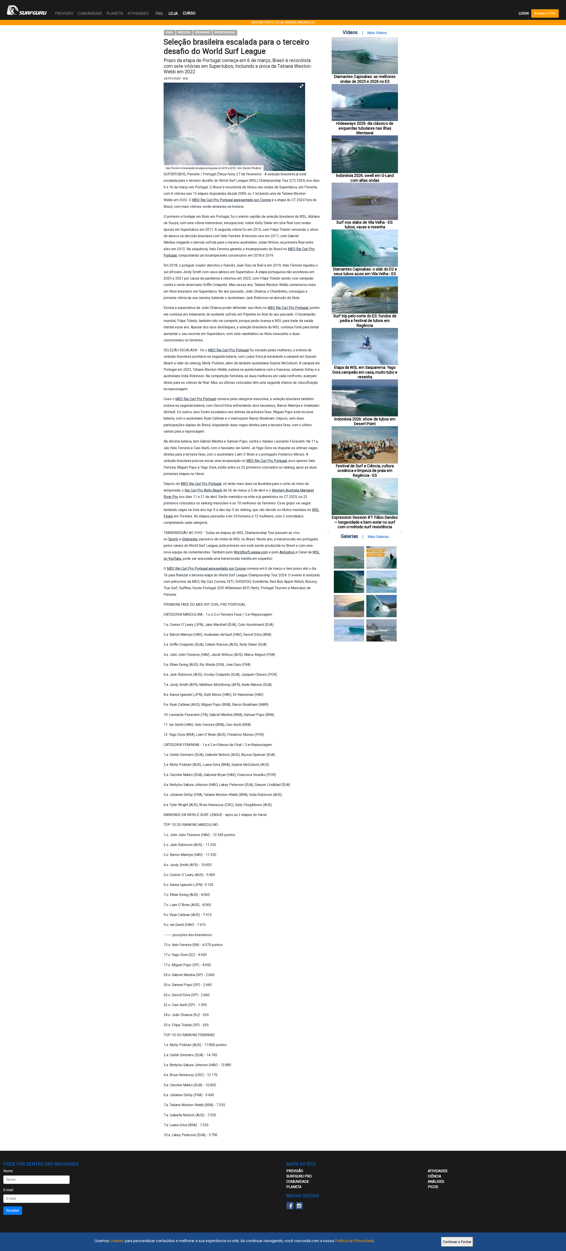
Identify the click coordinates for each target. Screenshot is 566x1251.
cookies (117, 1240)
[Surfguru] (27, 10)
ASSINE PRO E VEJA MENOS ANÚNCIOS (283, 22)
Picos (433, 1187)
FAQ (159, 13)
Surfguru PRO (299, 1176)
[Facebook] (290, 1205)
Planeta (293, 1187)
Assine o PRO (545, 13)
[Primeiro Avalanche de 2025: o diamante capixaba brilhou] (381, 582)
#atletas (184, 32)
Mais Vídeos (377, 33)
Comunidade (297, 1181)
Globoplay (189, 539)
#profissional (225, 32)
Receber (12, 1210)
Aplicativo (287, 552)
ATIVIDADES (437, 1171)
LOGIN (524, 13)
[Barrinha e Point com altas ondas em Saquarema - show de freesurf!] (349, 582)
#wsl (169, 32)
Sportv (173, 539)
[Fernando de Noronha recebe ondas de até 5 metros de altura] (381, 630)
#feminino (202, 32)
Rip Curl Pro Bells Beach (203, 490)
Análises (436, 1181)
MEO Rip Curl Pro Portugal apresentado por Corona (231, 200)
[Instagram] (299, 1205)
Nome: (8, 1171)
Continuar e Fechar (457, 1242)
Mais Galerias (378, 537)
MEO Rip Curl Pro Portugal (288, 308)
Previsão (294, 1171)
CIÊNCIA (434, 1176)
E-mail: (8, 1190)
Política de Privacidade (354, 1240)
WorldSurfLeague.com (251, 552)
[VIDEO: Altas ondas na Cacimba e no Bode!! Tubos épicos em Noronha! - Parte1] (381, 606)
